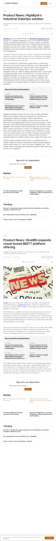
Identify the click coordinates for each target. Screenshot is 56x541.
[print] (52, 33)
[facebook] (23, 33)
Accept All (49, 538)
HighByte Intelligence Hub (40, 39)
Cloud (4, 11)
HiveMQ (5, 303)
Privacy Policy (6, 538)
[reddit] (30, 33)
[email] (33, 33)
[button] (4, 3)
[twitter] (28, 33)
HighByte (6, 39)
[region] (28, 538)
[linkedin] (25, 33)
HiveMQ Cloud (21, 305)
